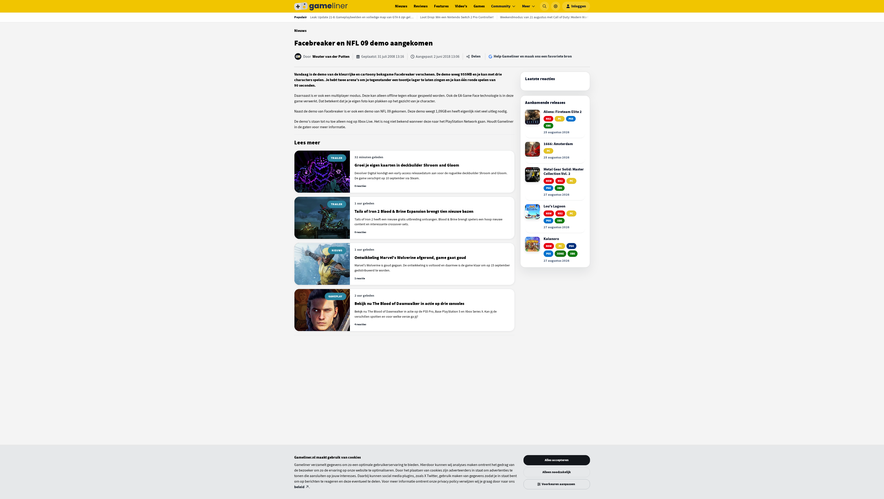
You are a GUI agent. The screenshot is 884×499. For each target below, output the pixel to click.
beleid (299, 487)
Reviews (421, 6)
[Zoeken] (544, 6)
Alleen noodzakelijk (556, 472)
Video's (461, 6)
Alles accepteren (557, 460)
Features (441, 6)
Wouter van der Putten (330, 56)
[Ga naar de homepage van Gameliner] (321, 6)
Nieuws (401, 6)
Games (479, 6)
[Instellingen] (555, 6)
